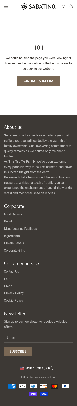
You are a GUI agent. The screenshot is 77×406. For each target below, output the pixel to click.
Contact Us (11, 271)
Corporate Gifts (14, 250)
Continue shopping (38, 81)
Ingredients (12, 236)
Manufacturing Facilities (20, 229)
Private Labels (14, 243)
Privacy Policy (14, 293)
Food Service (13, 214)
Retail (8, 221)
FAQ (7, 279)
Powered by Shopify (47, 377)
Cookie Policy (13, 300)
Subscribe (18, 351)
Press (8, 286)
